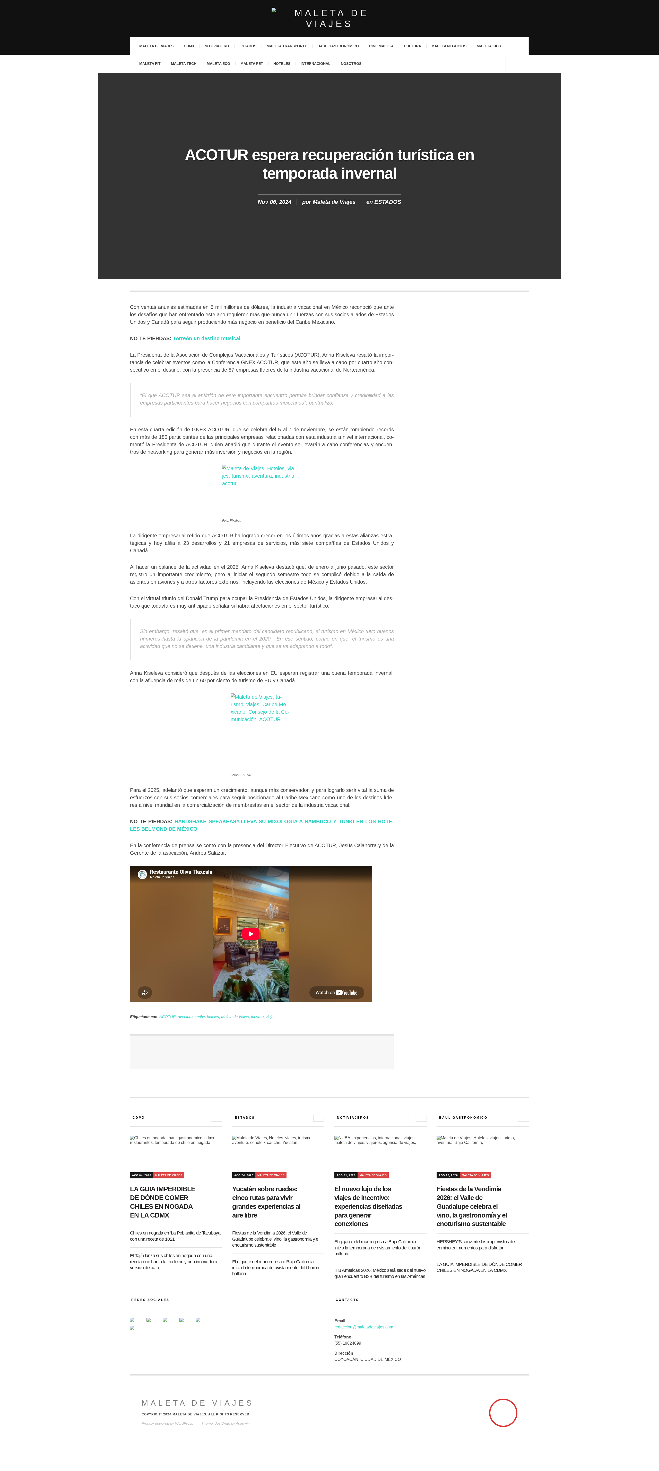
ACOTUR (167, 1016)
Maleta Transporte (287, 46)
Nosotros (351, 64)
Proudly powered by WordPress (167, 1423)
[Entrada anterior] (196, 1052)
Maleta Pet (251, 64)
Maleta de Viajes (334, 202)
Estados (247, 46)
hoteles (213, 1016)
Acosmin (243, 1423)
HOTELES (281, 64)
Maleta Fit (150, 64)
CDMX (189, 46)
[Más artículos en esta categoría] (216, 1118)
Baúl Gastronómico (338, 46)
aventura (185, 1016)
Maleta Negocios (448, 46)
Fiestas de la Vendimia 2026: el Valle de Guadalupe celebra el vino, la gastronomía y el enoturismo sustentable (275, 1239)
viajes (270, 1016)
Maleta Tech (183, 64)
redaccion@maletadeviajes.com (363, 1327)
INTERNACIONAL (316, 64)
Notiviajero (217, 46)
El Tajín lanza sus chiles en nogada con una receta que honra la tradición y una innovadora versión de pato (173, 1261)
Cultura (412, 46)
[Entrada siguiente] (328, 1052)
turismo (257, 1016)
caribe (200, 1016)
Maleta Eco (218, 64)
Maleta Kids (489, 46)
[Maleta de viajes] (329, 18)
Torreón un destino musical (206, 338)
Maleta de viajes (156, 46)
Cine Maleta (381, 46)
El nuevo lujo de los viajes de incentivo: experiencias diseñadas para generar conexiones (368, 1206)
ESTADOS (387, 202)
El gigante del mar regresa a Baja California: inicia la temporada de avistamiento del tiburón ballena (275, 1267)
